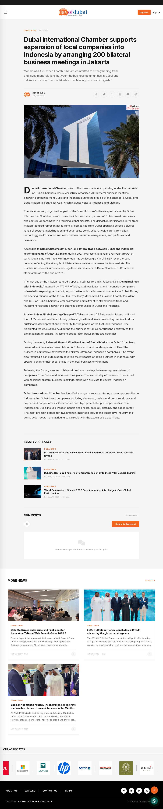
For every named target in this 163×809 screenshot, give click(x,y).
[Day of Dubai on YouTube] (128, 94)
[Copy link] (136, 94)
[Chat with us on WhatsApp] (154, 801)
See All (149, 580)
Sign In (156, 12)
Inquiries (144, 12)
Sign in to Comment (125, 524)
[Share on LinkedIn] (112, 94)
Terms (69, 791)
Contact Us (50, 791)
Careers (30, 791)
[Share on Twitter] (104, 94)
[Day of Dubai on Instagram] (120, 94)
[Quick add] (154, 790)
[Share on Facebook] (96, 94)
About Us (12, 791)
